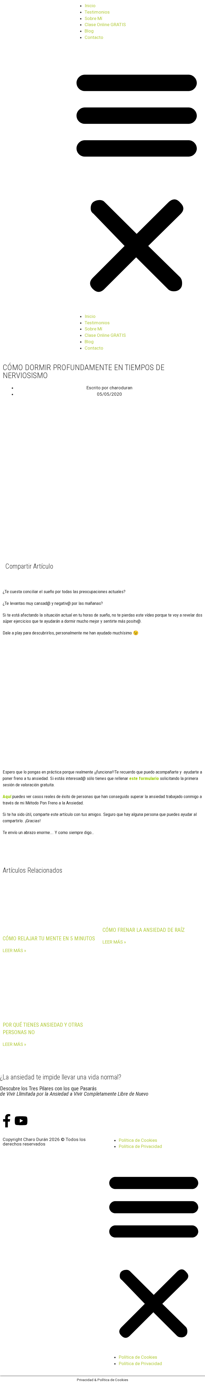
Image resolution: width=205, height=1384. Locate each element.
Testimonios (97, 12)
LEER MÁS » (14, 950)
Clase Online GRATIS (105, 24)
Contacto (94, 37)
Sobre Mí (93, 18)
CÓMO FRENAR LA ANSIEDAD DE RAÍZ (143, 930)
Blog (89, 31)
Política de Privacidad (140, 1146)
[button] (136, 180)
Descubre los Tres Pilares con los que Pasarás (74, 1091)
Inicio (90, 5)
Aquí (7, 796)
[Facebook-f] (6, 1120)
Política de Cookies (138, 1140)
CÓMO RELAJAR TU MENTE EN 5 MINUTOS (49, 938)
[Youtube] (21, 1120)
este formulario (144, 778)
